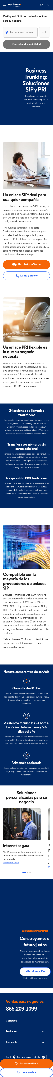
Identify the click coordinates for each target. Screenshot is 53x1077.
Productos (11, 1031)
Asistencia (11, 1042)
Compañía (11, 1021)
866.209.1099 (21, 1009)
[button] (41, 5)
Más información (11, 863)
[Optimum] (14, 5)
